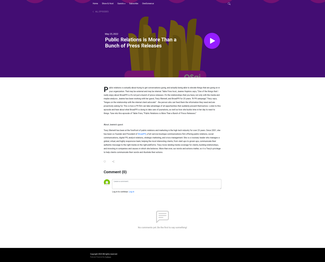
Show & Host (107, 3)
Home (95, 3)
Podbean (108, 257)
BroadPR (142, 134)
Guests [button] (120, 3)
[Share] (113, 161)
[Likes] (104, 161)
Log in (131, 191)
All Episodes (102, 11)
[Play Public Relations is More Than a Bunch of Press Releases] (212, 41)
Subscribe (133, 3)
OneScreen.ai (148, 3)
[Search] (229, 3)
